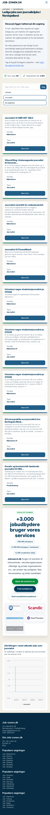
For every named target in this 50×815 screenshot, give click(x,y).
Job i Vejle (6, 777)
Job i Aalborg (7, 760)
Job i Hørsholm (8, 786)
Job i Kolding (7, 767)
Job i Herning (7, 782)
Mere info (25, 148)
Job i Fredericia (8, 801)
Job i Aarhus (7, 756)
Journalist (6, 9)
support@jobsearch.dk (11, 730)
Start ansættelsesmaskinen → (25, 597)
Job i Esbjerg (7, 762)
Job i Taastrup (8, 807)
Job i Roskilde (7, 779)
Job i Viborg (7, 799)
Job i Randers (7, 765)
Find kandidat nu (25, 589)
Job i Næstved (8, 797)
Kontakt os (6, 743)
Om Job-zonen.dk (9, 741)
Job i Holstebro (8, 805)
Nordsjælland (18, 9)
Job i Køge (6, 803)
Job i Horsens (7, 775)
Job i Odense (7, 758)
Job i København (8, 754)
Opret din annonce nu (25, 581)
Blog (4, 745)
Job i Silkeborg (8, 784)
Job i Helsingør (8, 788)
